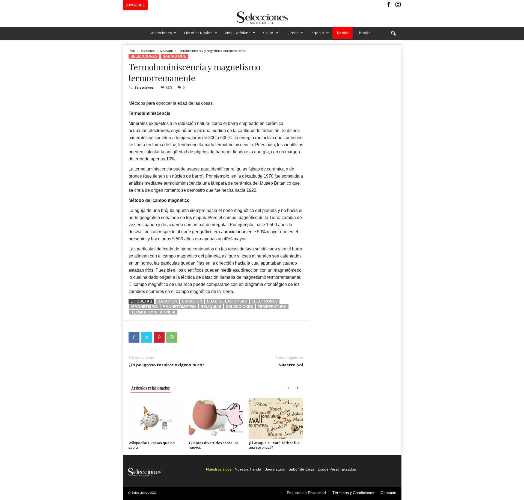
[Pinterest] (159, 337)
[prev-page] (290, 388)
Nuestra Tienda (248, 469)
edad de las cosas (227, 301)
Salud (268, 33)
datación (167, 301)
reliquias (211, 306)
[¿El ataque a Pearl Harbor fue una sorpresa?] (276, 418)
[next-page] (299, 388)
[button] (393, 34)
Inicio (132, 51)
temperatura (272, 306)
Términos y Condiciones (353, 492)
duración (192, 301)
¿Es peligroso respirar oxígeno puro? (166, 364)
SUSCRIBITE (135, 5)
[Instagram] (397, 5)
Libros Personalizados (337, 469)
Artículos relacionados (150, 388)
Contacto (388, 492)
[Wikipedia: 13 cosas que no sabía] (156, 418)
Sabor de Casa (301, 469)
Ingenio (317, 33)
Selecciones (161, 33)
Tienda (343, 33)
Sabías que (166, 51)
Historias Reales (198, 33)
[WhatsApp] (171, 337)
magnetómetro (179, 306)
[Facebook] (389, 5)
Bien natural (274, 469)
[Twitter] (146, 337)
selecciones (239, 306)
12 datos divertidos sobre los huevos (213, 445)
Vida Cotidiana (238, 33)
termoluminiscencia (153, 312)
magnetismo (144, 306)
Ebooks (363, 33)
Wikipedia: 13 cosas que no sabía (152, 445)
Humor (292, 33)
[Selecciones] (262, 17)
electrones (265, 301)
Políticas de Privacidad (306, 492)
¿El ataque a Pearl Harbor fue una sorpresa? (274, 445)
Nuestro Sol (290, 364)
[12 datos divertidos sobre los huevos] (216, 418)
